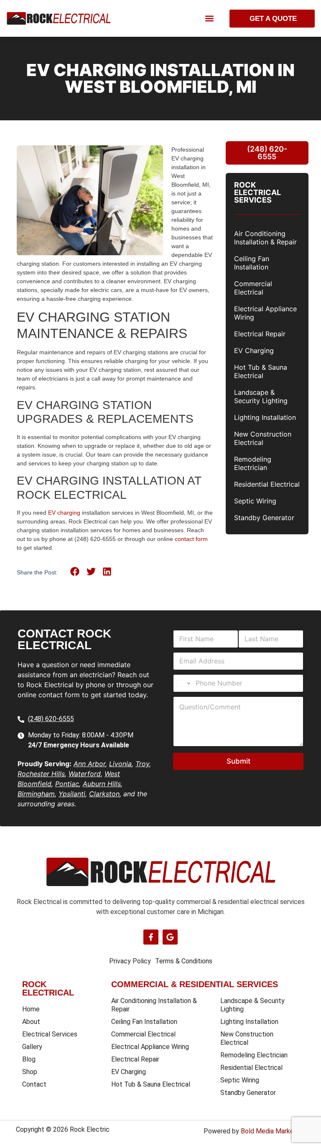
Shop (29, 1072)
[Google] (170, 937)
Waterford (85, 774)
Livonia (120, 763)
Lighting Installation (265, 417)
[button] (209, 18)
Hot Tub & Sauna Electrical (260, 371)
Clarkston (104, 794)
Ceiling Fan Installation (251, 262)
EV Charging (254, 350)
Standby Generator (264, 517)
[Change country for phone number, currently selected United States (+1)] (183, 683)
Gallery (32, 1047)
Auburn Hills (102, 784)
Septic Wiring (255, 501)
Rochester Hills (41, 774)
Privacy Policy (130, 961)
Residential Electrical (267, 484)
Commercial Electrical (253, 287)
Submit (238, 761)
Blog (29, 1059)
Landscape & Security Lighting (261, 396)
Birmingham (36, 794)
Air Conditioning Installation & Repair (265, 237)
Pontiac (67, 784)
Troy (142, 763)
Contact (34, 1084)
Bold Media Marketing (273, 1131)
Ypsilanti (72, 794)
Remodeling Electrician (252, 463)
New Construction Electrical (262, 438)
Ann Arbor (89, 763)
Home (31, 1009)
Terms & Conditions (183, 961)
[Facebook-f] (150, 937)
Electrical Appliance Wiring (265, 313)
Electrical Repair (259, 334)
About (31, 1022)
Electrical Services (49, 1034)
